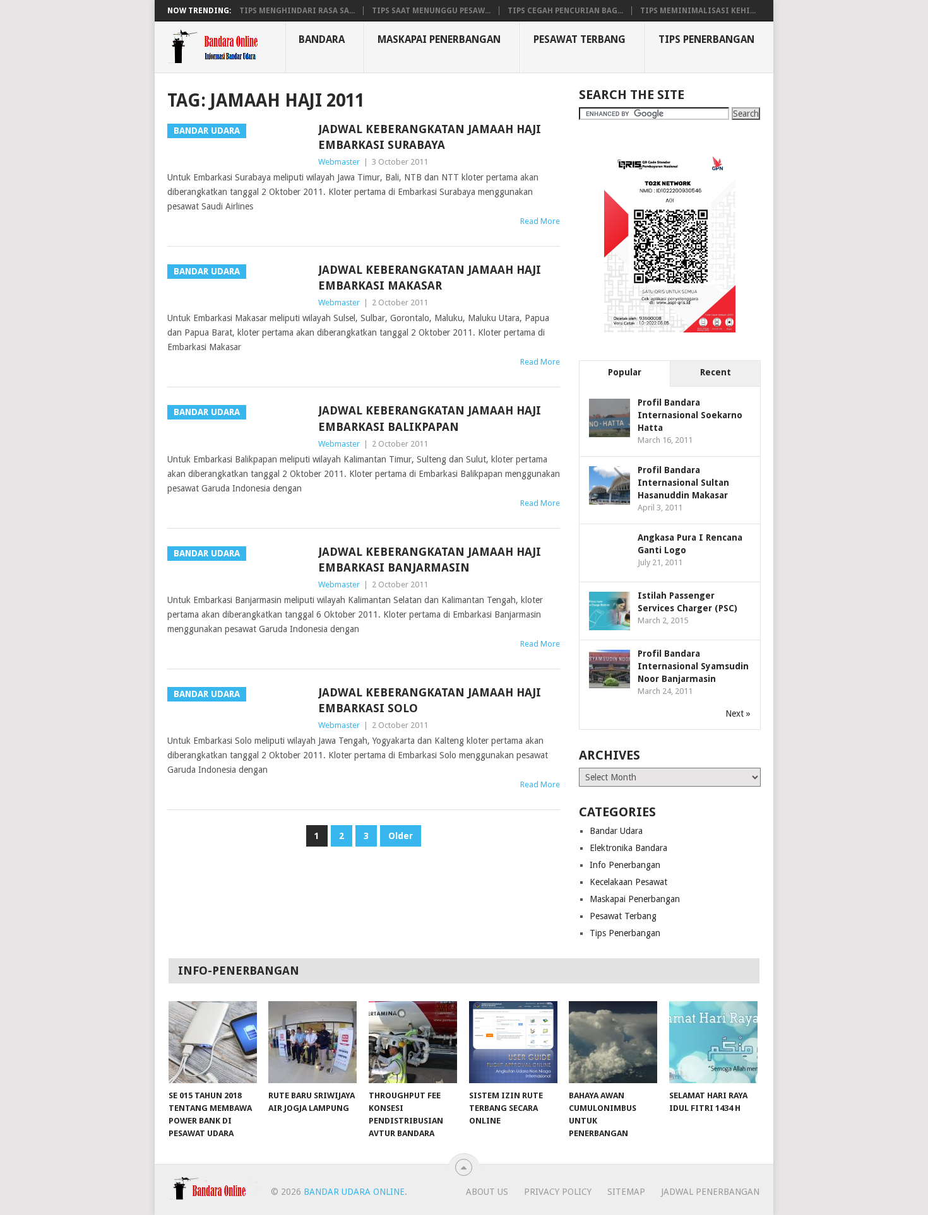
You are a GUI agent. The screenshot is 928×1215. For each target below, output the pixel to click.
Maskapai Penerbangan (439, 39)
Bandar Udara (616, 831)
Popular (624, 372)
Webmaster (339, 162)
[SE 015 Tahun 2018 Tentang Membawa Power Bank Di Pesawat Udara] (213, 1042)
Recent (715, 372)
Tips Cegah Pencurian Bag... (565, 10)
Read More (540, 221)
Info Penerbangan (625, 865)
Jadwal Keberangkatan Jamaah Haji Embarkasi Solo (429, 700)
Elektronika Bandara (628, 848)
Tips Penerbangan (706, 39)
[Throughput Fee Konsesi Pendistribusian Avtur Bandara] (413, 1042)
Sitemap (626, 1192)
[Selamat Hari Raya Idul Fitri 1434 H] (713, 1042)
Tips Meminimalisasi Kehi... (698, 10)
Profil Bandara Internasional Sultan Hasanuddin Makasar (683, 482)
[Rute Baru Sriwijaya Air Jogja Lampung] (312, 1042)
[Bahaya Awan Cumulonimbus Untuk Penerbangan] (613, 1042)
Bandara (322, 39)
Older (400, 836)
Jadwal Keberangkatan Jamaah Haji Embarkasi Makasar (429, 277)
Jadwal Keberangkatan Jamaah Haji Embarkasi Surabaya (429, 136)
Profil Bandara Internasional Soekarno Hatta (690, 415)
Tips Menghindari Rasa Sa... (297, 10)
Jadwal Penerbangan (710, 1192)
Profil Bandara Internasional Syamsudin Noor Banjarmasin (693, 666)
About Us (487, 1192)
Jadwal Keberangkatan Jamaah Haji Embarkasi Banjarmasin (429, 559)
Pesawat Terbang (579, 39)
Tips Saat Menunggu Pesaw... (431, 10)
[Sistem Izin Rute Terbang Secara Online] (513, 1042)
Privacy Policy (558, 1192)
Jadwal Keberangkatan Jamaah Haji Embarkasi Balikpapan (429, 418)
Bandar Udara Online (354, 1192)
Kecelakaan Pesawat (628, 882)
